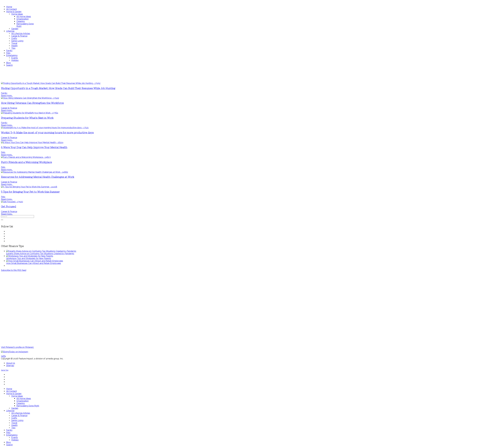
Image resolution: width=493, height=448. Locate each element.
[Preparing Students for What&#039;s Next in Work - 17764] (29, 113)
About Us (10, 363)
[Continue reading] (41, 251)
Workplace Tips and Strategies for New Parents (28, 258)
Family (4, 93)
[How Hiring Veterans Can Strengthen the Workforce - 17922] (30, 98)
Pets (3, 152)
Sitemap (10, 365)
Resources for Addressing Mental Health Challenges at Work (37, 177)
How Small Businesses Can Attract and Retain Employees (33, 263)
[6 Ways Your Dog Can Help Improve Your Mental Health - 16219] (32, 142)
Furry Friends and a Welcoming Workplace (26, 162)
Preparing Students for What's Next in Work (27, 117)
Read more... (7, 95)
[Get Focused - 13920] (12, 201)
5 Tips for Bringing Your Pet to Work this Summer (30, 191)
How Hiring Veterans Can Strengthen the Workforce (32, 103)
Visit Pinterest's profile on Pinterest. (17, 347)
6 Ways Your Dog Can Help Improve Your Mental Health (34, 147)
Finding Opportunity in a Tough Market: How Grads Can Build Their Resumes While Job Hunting (58, 88)
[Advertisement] (76, 74)
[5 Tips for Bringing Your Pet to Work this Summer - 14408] (29, 187)
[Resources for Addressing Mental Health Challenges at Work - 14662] (34, 172)
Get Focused (8, 206)
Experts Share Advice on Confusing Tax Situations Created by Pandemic (40, 253)
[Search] (2, 219)
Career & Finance (9, 108)
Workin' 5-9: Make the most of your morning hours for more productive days (47, 132)
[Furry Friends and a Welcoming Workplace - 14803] (26, 157)
